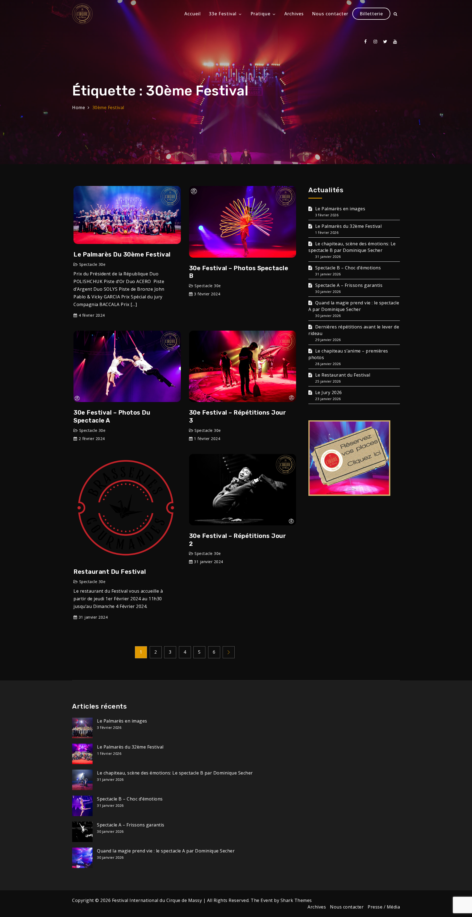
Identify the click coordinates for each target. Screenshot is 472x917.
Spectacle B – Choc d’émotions (348, 268)
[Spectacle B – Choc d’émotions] (82, 806)
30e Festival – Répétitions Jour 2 (237, 540)
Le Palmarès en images (340, 209)
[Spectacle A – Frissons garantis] (82, 832)
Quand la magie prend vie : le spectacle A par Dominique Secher (353, 306)
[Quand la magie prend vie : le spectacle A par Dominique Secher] (82, 858)
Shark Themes (296, 900)
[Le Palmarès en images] (82, 728)
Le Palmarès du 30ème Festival (122, 254)
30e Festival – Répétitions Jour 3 (237, 416)
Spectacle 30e (92, 264)
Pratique (260, 14)
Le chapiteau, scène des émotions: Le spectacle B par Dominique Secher (352, 247)
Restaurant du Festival (109, 571)
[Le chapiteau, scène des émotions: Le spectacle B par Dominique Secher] (82, 780)
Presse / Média (384, 907)
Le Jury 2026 (328, 392)
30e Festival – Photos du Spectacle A (111, 416)
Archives (294, 14)
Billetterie (371, 14)
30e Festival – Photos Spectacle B (238, 272)
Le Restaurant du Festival (342, 375)
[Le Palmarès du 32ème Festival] (82, 754)
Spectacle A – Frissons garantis (348, 285)
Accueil (192, 14)
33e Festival (223, 14)
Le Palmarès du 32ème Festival (348, 226)
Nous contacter (330, 14)
